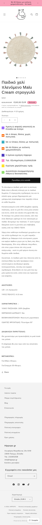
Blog (6, 403)
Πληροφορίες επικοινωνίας (22, 516)
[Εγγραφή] (34, 476)
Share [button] (6, 372)
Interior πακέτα (10, 393)
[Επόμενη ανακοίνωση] (37, 3)
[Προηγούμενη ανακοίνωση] (4, 3)
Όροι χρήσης (9, 437)
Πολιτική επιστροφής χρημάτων (28, 506)
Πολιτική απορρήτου (12, 432)
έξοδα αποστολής (26, 105)
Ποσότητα (5, 115)
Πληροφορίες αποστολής (14, 422)
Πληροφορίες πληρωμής (13, 417)
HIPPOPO (13, 506)
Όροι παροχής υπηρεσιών (15, 513)
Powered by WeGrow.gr (21, 521)
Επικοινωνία (9, 408)
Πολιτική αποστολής (29, 510)
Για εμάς (7, 388)
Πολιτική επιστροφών (12, 427)
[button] (4, 14)
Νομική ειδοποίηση (31, 513)
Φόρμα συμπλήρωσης (12, 398)
